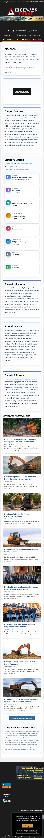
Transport (9, 39)
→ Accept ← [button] (27, 826)
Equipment (22, 35)
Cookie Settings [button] (22, 831)
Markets (34, 31)
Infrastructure (20, 31)
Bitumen (38, 39)
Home (8, 31)
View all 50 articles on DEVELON (22, 718)
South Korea (16, 190)
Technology (35, 35)
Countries (9, 35)
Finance (27, 39)
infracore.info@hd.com (26, 163)
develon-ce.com (11, 163)
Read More (33, 831)
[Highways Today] (22, 11)
